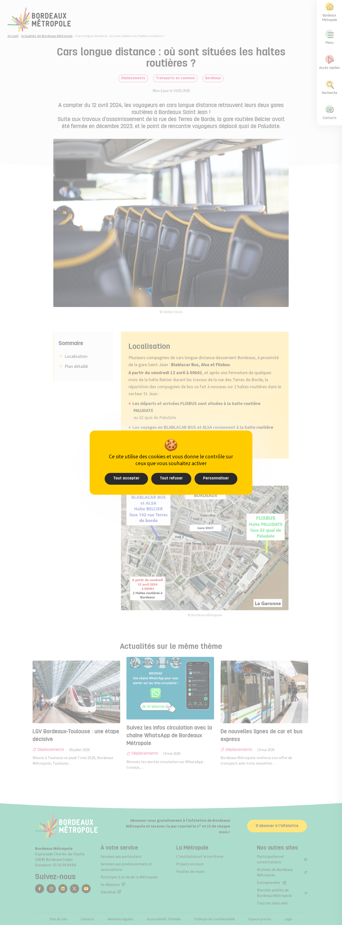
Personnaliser (216, 478)
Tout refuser (171, 478)
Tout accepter (126, 478)
